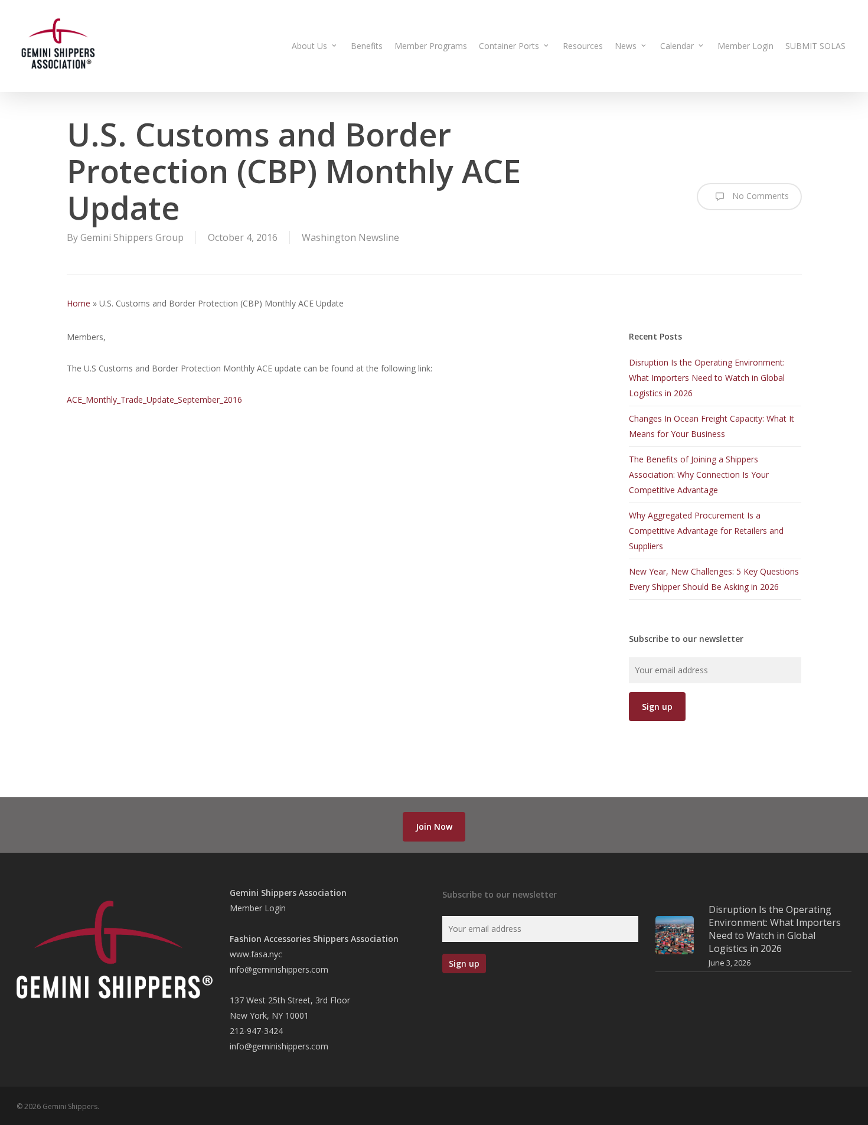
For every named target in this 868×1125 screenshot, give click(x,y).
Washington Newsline (350, 237)
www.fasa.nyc (256, 954)
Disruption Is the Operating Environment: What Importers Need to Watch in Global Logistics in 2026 (707, 378)
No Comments (759, 195)
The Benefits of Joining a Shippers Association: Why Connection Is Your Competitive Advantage (699, 474)
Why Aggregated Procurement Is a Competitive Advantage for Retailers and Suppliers (706, 531)
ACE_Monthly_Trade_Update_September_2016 (154, 399)
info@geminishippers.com (279, 969)
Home (78, 303)
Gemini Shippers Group (132, 237)
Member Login (258, 908)
